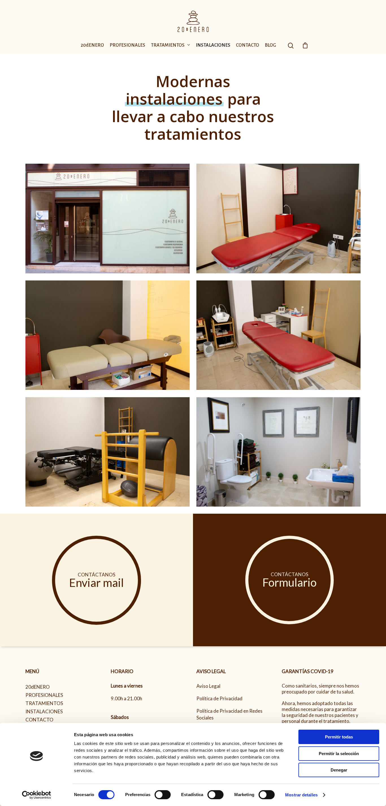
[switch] (163, 794)
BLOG (270, 45)
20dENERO (92, 45)
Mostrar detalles (301, 794)
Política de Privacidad (219, 698)
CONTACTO (247, 45)
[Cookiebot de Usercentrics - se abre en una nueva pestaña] (36, 795)
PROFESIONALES (127, 45)
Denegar (339, 770)
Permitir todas (339, 736)
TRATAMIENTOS (168, 45)
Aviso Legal (208, 686)
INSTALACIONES (213, 45)
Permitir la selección (339, 753)
